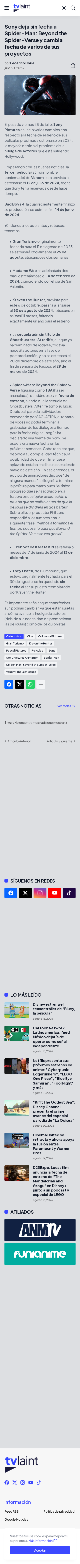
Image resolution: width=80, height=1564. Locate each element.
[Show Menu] (6, 8)
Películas (37, 650)
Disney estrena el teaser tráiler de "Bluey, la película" (54, 1009)
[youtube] (54, 893)
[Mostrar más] (40, 684)
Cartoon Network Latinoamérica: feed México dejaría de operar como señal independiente (51, 1037)
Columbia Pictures (50, 636)
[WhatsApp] (30, 684)
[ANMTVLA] (40, 1230)
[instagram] (40, 893)
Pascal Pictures (16, 650)
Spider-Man (51, 657)
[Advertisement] (40, 945)
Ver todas (64, 706)
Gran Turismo (15, 643)
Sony (51, 650)
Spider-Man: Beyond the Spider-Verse (31, 664)
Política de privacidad (59, 1511)
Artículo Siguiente (59, 741)
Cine (30, 636)
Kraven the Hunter (40, 643)
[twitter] (25, 893)
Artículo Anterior (19, 741)
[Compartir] (71, 65)
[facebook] (10, 893)
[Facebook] (8, 684)
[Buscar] (73, 8)
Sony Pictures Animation (22, 657)
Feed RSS (11, 1511)
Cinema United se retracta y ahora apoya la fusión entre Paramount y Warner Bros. (53, 1144)
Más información (40, 1541)
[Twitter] (19, 684)
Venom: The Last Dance (21, 671)
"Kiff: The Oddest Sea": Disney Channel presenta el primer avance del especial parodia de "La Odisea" (54, 1111)
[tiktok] (69, 893)
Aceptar (40, 1550)
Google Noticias (16, 1519)
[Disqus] (40, 810)
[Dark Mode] (64, 8)
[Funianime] (40, 1254)
